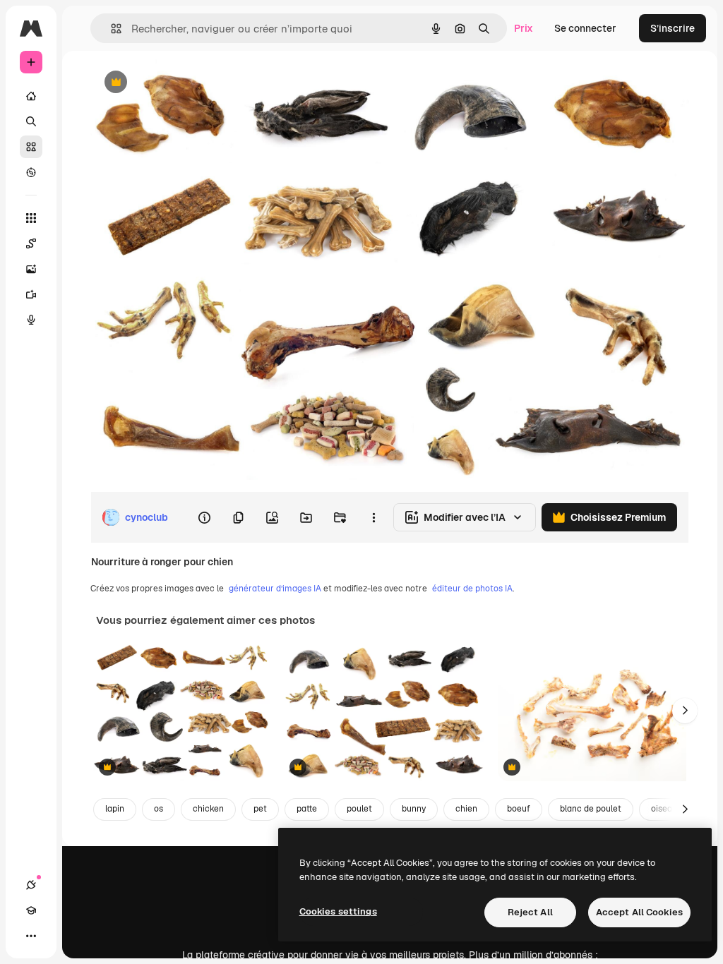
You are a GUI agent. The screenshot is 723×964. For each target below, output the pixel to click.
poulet (359, 808)
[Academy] (31, 910)
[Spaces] (31, 243)
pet (260, 808)
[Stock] (31, 146)
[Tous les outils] (31, 218)
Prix (523, 28)
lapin (114, 808)
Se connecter (585, 28)
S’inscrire (672, 28)
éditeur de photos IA (472, 588)
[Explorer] (31, 172)
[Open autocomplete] (110, 28)
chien (466, 808)
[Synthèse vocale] (31, 319)
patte (307, 808)
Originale (183, 83)
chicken (208, 808)
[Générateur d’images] (31, 269)
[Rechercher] (31, 121)
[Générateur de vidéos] (31, 294)
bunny (414, 808)
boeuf (518, 808)
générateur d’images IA (275, 588)
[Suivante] (685, 710)
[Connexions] (31, 885)
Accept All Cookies (639, 912)
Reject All (530, 912)
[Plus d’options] (373, 517)
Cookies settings (338, 911)
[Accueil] (31, 96)
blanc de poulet (590, 808)
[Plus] (31, 935)
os (158, 808)
